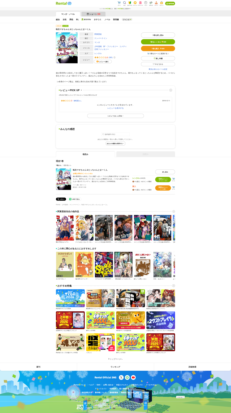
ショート (94, 14)
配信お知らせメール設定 (158, 69)
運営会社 (145, 392)
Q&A (98, 384)
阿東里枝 (98, 34)
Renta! (58, 204)
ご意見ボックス (137, 384)
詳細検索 (192, 366)
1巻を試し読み (158, 35)
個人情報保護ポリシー (127, 388)
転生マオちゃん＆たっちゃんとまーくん (90, 169)
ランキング (115, 366)
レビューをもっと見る (115, 116)
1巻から (58, 165)
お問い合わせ (108, 384)
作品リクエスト (122, 384)
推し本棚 (159, 58)
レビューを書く (104, 61)
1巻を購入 (158, 48)
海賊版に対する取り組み (130, 392)
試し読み (165, 172)
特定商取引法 (87, 392)
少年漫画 (98, 46)
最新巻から (67, 165)
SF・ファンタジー (110, 46)
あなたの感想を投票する (115, 143)
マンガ (97, 42)
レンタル (98, 53)
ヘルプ (91, 384)
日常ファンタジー (101, 49)
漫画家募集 (114, 392)
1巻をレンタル (158, 42)
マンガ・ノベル (68, 14)
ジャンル (126, 19)
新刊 (38, 366)
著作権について (101, 392)
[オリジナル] (86, 19)
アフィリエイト (101, 388)
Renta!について (80, 384)
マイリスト (159, 64)
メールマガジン (151, 384)
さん (78, 100)
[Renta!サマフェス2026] (69, 3)
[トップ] (61, 3)
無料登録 (171, 3)
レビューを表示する (115, 108)
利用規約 (113, 388)
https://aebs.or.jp (90, 409)
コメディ (123, 46)
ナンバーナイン (100, 38)
